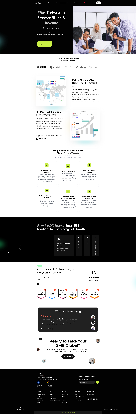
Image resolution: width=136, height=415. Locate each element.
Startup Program (65, 394)
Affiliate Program (65, 396)
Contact (63, 400)
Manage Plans (39, 398)
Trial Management (40, 402)
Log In (94, 2)
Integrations (63, 2)
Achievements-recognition (55, 400)
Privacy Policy (69, 412)
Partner (63, 398)
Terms (65, 412)
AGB (62, 412)
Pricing (75, 2)
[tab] (93, 317)
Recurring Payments (41, 394)
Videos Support (78, 400)
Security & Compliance (66, 402)
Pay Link (38, 396)
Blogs (76, 394)
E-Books (76, 398)
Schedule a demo (90, 394)
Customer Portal (40, 400)
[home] (38, 2)
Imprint (73, 412)
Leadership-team (53, 398)
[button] (50, 2)
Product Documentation (79, 396)
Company (51, 394)
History (51, 396)
